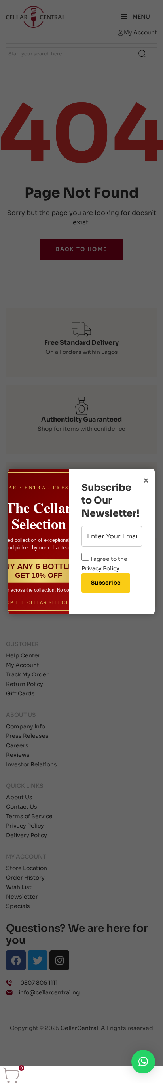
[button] (143, 1062)
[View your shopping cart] (11, 1075)
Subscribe (106, 582)
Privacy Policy (100, 568)
